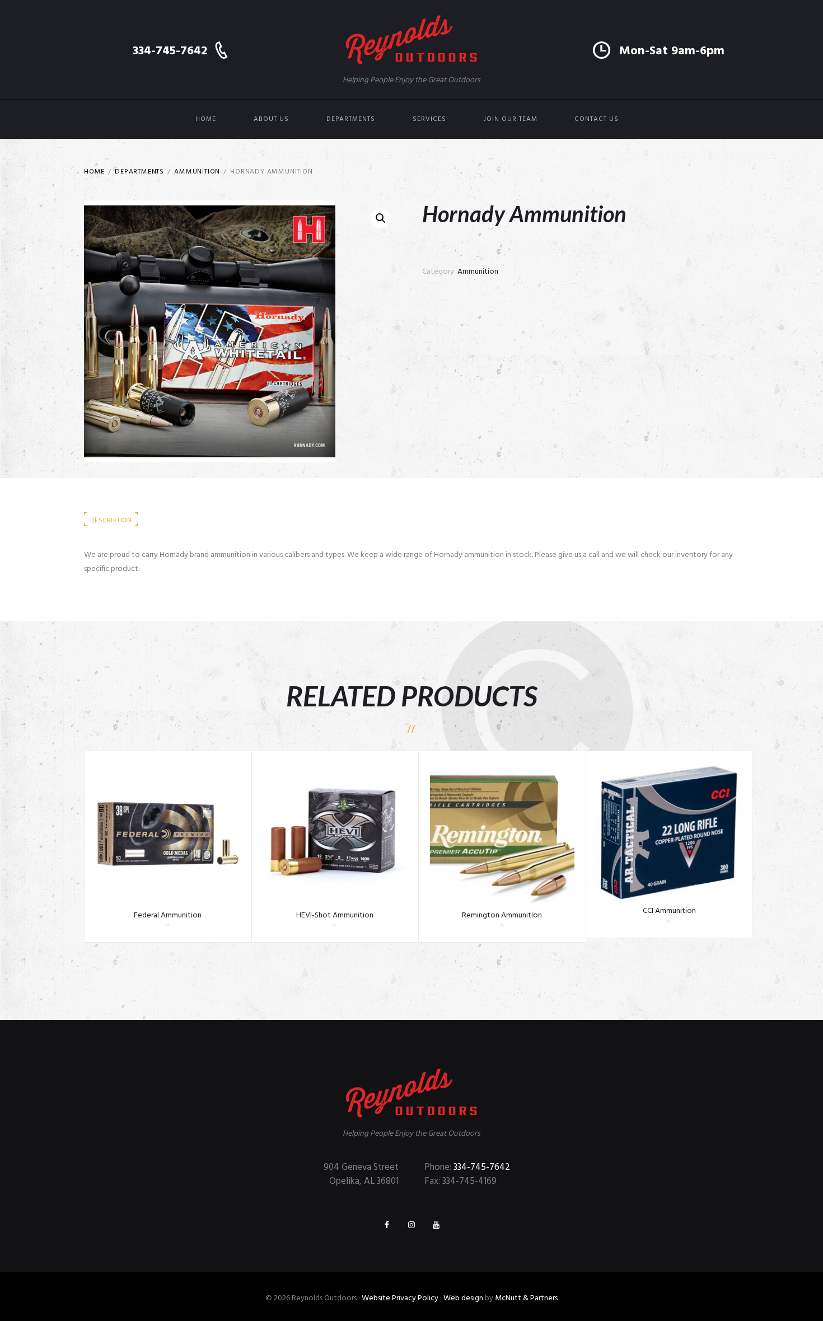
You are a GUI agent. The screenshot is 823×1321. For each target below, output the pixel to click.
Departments (350, 119)
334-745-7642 (481, 1167)
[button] (381, 218)
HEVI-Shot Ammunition (334, 915)
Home (205, 119)
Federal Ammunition (168, 915)
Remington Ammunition (502, 915)
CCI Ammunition (669, 911)
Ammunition (197, 172)
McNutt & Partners (526, 1298)
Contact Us (596, 119)
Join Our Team (510, 119)
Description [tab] (111, 521)
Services (429, 119)
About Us (271, 119)
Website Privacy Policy (400, 1298)
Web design (463, 1298)
